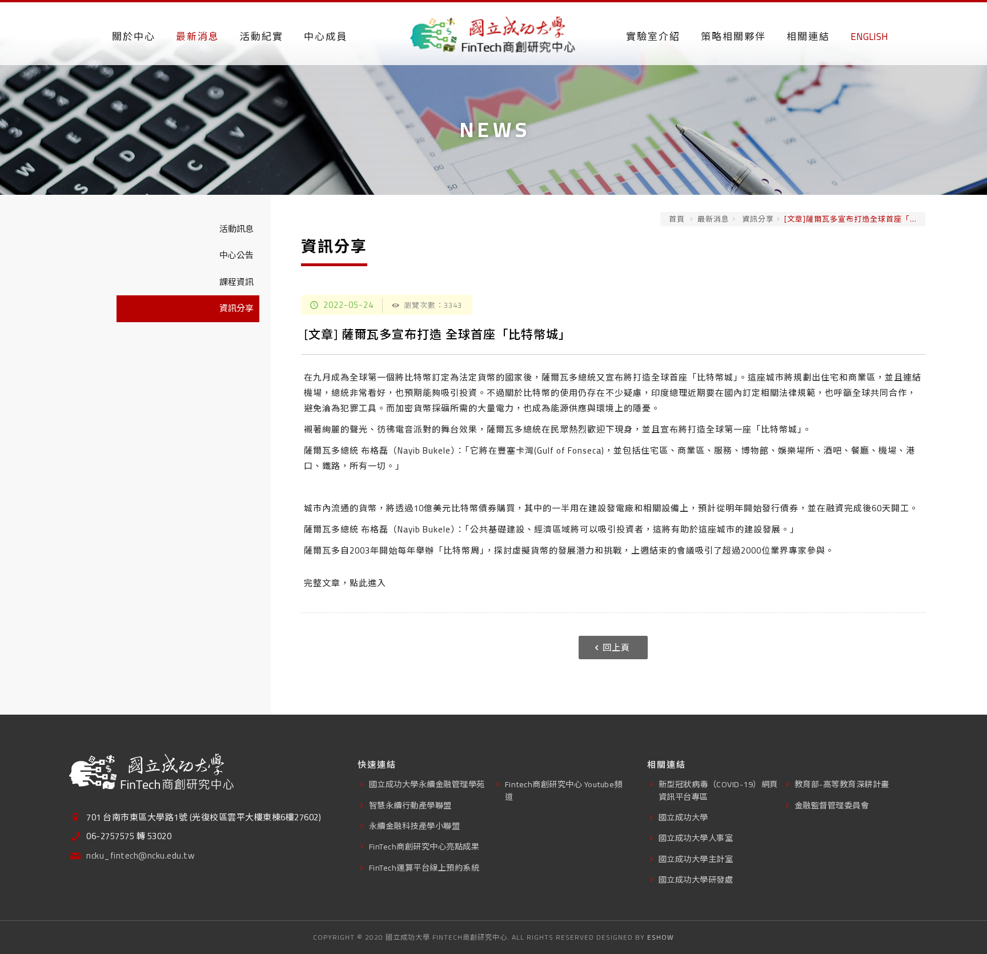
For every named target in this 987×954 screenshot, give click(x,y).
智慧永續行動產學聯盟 (410, 805)
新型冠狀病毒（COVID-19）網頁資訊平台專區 (718, 790)
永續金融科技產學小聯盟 (414, 825)
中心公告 (236, 255)
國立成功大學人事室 (696, 837)
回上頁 (616, 647)
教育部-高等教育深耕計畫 (842, 784)
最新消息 (713, 219)
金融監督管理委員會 (832, 805)
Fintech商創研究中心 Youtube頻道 (564, 790)
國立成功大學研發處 (696, 879)
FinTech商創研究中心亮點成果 (424, 846)
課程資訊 (236, 282)
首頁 (677, 219)
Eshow (660, 937)
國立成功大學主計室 (696, 859)
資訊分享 (757, 219)
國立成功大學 (683, 817)
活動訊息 (236, 229)
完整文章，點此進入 (345, 583)
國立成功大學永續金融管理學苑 (427, 784)
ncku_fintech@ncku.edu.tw (140, 856)
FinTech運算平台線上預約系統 (424, 867)
